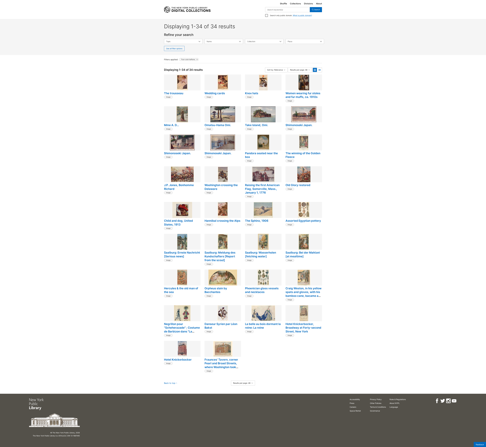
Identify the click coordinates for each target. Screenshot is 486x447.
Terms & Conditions (378, 407)
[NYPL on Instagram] (448, 401)
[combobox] (287, 9)
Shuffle (283, 3)
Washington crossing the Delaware (221, 187)
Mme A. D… (171, 125)
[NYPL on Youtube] (454, 401)
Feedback (480, 444)
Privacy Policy (376, 399)
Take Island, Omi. (256, 125)
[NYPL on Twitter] (442, 401)
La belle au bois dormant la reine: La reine (263, 325)
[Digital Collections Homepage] (187, 9)
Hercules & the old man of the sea (181, 290)
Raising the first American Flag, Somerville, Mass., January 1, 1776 (262, 188)
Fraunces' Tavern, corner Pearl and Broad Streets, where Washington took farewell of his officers (221, 365)
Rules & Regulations (398, 399)
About (319, 3)
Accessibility (355, 399)
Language (394, 407)
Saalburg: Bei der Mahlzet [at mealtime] (303, 254)
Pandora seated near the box (261, 155)
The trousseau (173, 93)
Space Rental (355, 411)
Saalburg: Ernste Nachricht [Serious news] (182, 254)
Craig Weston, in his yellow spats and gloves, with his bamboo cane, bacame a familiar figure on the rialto (303, 294)
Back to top (169, 383)
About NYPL (395, 403)
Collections (295, 3)
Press (352, 403)
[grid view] (315, 70)
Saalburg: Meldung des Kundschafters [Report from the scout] (220, 256)
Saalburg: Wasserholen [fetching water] (260, 254)
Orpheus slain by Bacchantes (216, 290)
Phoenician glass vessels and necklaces (262, 290)
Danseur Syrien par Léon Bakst (221, 325)
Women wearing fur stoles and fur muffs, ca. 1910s (303, 95)
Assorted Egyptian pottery (303, 220)
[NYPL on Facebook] (436, 401)
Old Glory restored (298, 185)
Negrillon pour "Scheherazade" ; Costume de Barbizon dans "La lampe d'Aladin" (182, 329)
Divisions (308, 3)
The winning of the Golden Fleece (303, 155)
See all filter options (174, 48)
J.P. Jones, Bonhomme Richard (179, 187)
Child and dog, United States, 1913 (178, 222)
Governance (375, 411)
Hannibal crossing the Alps (222, 220)
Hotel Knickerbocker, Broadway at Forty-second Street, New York (303, 327)
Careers (353, 407)
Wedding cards (215, 93)
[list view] (319, 70)
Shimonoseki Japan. (299, 125)
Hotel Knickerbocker (178, 359)
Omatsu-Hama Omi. (218, 125)
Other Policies (375, 403)
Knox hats (251, 93)
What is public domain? (302, 15)
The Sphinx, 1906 (256, 220)
